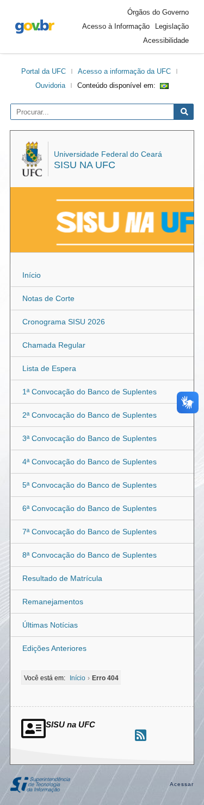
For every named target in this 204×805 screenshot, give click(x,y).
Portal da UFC (43, 71)
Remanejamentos (52, 601)
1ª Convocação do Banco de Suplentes (89, 391)
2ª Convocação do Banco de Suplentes (89, 415)
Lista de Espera (49, 368)
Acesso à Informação (116, 26)
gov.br (34, 27)
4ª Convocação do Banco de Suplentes (89, 461)
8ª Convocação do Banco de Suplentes (89, 555)
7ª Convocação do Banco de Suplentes (89, 531)
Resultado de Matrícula (62, 578)
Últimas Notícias (50, 625)
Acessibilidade (166, 40)
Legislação (172, 26)
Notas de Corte (48, 298)
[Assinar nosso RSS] (140, 735)
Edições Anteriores (54, 648)
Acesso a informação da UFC (124, 71)
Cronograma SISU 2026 (63, 321)
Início (31, 275)
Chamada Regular (53, 345)
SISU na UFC (84, 164)
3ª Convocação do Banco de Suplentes (89, 438)
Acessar (182, 784)
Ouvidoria (50, 85)
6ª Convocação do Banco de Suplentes (89, 508)
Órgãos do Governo (158, 12)
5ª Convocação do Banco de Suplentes (89, 485)
